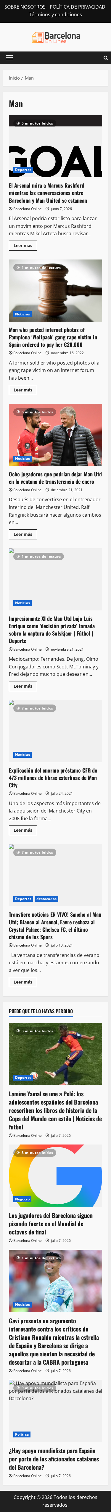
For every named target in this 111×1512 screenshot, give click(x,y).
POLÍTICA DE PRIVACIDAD (77, 7)
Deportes (23, 169)
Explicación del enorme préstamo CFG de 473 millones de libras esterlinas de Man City (55, 731)
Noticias (22, 314)
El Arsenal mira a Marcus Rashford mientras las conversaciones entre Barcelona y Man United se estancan (55, 146)
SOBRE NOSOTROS (25, 7)
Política (22, 1434)
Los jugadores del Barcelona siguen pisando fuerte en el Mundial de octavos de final (51, 1223)
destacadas (46, 898)
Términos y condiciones (55, 14)
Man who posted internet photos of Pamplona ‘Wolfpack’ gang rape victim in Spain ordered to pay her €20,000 (55, 290)
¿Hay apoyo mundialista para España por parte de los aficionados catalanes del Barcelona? (54, 1458)
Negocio (22, 1199)
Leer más (25, 246)
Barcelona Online (27, 208)
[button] (9, 57)
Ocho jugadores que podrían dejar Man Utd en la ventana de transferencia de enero (55, 435)
